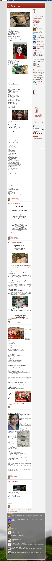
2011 (35, 126)
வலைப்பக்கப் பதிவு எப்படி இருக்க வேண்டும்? (39, 75)
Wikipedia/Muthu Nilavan (36, 22)
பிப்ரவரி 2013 (36, 113)
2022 (35, 92)
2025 (35, 89)
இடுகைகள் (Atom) (14, 511)
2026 (35, 88)
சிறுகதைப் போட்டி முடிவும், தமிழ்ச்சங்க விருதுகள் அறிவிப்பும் (18, 543)
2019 (35, 95)
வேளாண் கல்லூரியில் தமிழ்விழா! (13, 325)
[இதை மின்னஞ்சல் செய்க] (8, 236)
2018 (35, 96)
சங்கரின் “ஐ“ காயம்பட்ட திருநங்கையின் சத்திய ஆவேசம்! (39, 53)
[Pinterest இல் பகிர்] (11, 236)
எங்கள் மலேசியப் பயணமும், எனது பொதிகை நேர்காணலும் (40, 35)
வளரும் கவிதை (13, 5)
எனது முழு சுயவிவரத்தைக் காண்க (37, 18)
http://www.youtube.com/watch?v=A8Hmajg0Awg (14, 496)
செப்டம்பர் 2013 (37, 106)
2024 (35, 90)
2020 (35, 94)
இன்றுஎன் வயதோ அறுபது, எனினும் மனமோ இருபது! (17, 535)
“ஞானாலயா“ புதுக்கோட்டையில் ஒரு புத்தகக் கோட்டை (16, 242)
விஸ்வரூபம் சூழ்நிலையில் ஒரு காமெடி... (14, 481)
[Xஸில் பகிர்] (9, 236)
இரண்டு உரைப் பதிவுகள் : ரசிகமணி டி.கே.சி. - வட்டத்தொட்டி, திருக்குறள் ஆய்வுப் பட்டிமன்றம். (40, 70)
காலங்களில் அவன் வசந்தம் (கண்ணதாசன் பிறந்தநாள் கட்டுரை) (40, 42)
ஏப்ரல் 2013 (36, 111)
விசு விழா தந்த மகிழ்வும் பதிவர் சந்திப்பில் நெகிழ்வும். (40, 46)
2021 (35, 93)
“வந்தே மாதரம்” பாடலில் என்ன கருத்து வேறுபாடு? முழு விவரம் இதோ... (19, 547)
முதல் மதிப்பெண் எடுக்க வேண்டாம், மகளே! (16, 539)
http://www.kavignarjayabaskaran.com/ (20, 231)
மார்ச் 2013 (36, 112)
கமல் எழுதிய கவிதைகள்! (14, 531)
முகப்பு (19, 509)
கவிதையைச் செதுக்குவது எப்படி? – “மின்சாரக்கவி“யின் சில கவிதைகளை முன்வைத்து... (21, 551)
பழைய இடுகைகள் (28, 509)
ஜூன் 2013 (36, 109)
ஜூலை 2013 (36, 108)
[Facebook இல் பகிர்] (10, 236)
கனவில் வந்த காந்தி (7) (39, 63)
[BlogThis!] (9, 236)
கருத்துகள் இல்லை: (27, 403)
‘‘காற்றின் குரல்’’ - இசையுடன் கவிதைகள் (14, 203)
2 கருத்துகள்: (26, 318)
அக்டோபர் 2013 (37, 105)
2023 (35, 91)
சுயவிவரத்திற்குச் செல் (36, 20)
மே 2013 (36, 110)
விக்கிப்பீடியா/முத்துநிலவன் (36, 21)
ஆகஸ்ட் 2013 (36, 107)
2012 (35, 125)
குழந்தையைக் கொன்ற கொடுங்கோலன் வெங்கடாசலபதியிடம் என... (39, 115)
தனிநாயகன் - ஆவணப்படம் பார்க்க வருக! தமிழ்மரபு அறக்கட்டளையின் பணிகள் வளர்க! (40, 29)
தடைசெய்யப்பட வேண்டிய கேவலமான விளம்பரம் (40, 81)
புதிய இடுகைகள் (10, 509)
